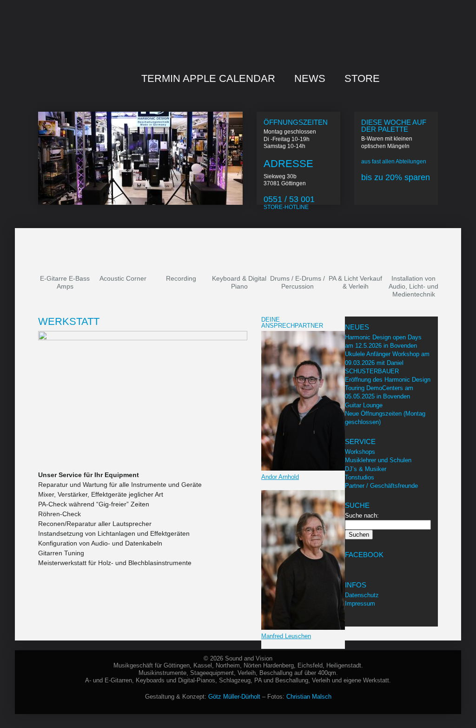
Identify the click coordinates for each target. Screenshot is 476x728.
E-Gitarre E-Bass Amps (65, 282)
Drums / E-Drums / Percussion (297, 282)
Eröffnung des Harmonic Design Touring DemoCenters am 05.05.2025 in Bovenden (387, 388)
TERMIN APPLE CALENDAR (208, 78)
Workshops (360, 451)
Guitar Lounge (364, 405)
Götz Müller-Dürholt (234, 696)
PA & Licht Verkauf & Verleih (355, 282)
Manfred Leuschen (286, 636)
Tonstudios (359, 477)
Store (362, 78)
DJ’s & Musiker (365, 468)
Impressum (360, 603)
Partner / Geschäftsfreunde (381, 485)
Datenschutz (362, 595)
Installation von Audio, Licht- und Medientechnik (413, 286)
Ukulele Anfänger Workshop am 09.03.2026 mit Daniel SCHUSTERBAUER (387, 362)
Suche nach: (362, 515)
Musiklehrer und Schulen (378, 460)
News (309, 78)
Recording (181, 278)
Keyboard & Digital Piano (239, 282)
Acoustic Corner (122, 278)
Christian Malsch (308, 696)
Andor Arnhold (280, 476)
